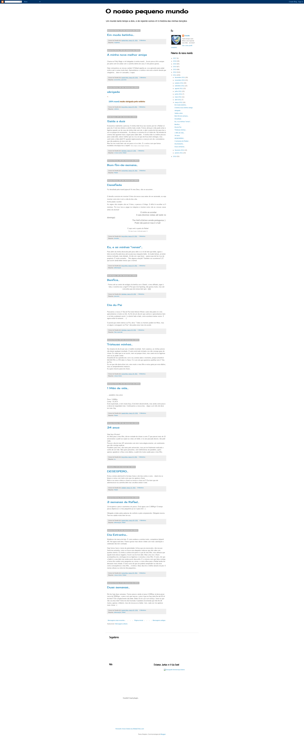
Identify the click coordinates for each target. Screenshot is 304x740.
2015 (175, 64)
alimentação (117, 267)
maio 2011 (178, 97)
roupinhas (117, 42)
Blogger (163, 734)
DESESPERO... (117, 471)
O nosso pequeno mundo (147, 11)
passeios (123, 79)
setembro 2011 (180, 86)
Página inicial (138, 620)
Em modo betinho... (120, 34)
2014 (175, 66)
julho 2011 (178, 91)
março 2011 (179, 102)
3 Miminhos (143, 77)
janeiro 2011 (179, 153)
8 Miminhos (142, 374)
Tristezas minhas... (120, 344)
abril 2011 (178, 100)
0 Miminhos (142, 107)
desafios (116, 238)
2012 (175, 72)
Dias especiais (118, 332)
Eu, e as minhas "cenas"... (124, 247)
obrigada (113, 91)
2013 (175, 69)
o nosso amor (118, 152)
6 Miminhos (143, 610)
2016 (175, 61)
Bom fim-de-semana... (122, 165)
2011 (175, 75)
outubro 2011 (179, 83)
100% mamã (114, 102)
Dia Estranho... (117, 534)
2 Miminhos (142, 170)
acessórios (117, 79)
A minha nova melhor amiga (127, 54)
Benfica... (113, 280)
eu (115, 459)
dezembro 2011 (180, 77)
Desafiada (114, 184)
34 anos (113, 427)
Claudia (187, 36)
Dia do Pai (114, 305)
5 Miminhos (142, 40)
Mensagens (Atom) (121, 624)
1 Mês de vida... (117, 388)
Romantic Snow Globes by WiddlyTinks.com (130, 729)
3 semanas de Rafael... (123, 502)
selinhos (116, 109)
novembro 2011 (180, 80)
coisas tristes (118, 376)
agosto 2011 (179, 88)
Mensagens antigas (159, 620)
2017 (175, 58)
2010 (175, 156)
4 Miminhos (143, 520)
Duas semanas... (118, 587)
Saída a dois (116, 121)
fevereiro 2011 (179, 150)
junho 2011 (178, 94)
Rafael (124, 152)
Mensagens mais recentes (116, 620)
